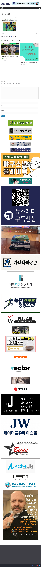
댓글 (2, 86)
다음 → (37, 33)
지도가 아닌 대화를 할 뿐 (24, 56)
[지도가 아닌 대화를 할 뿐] (27, 43)
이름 (1, 100)
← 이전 (2, 33)
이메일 (2, 105)
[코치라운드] (2, 8)
